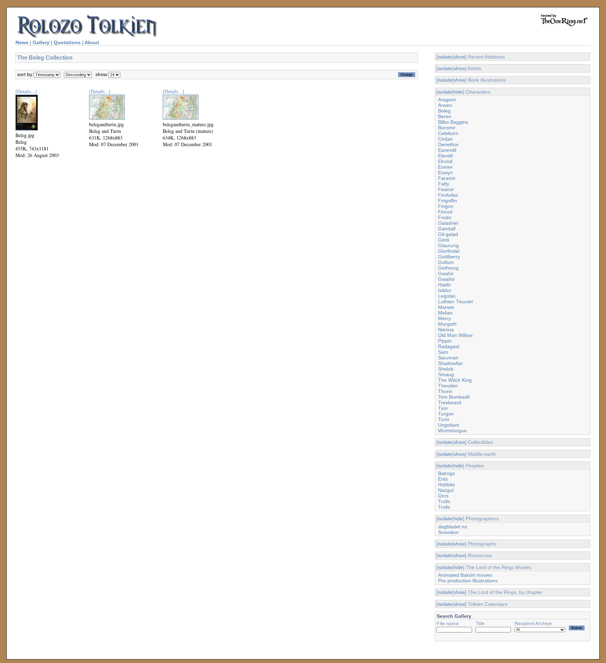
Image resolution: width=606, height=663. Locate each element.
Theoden (448, 385)
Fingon (445, 206)
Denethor (448, 144)
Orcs (443, 496)
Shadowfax (450, 363)
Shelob (445, 369)
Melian (445, 313)
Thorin (445, 391)
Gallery (41, 42)
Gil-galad (448, 234)
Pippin (445, 341)
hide (458, 92)
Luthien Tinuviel (455, 301)
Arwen (445, 105)
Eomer (445, 167)
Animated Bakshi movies (465, 575)
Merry (444, 318)
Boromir (447, 127)
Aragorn (447, 99)
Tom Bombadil (454, 397)
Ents (443, 479)
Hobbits (446, 484)
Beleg (444, 111)
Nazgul (445, 490)
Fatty (443, 184)
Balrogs (446, 473)
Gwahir (446, 273)
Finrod (445, 212)
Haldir (444, 284)
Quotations (67, 42)
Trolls (444, 501)
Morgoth (447, 324)
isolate (445, 57)
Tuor (443, 408)
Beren (444, 116)
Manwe (446, 307)
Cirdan (445, 139)
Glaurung (448, 245)
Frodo (444, 217)
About (92, 42)
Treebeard (449, 402)
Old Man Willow (455, 335)
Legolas (447, 296)
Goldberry (449, 256)
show (459, 57)
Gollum (446, 262)
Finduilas (448, 195)
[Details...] (26, 91)
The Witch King (455, 380)
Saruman (448, 357)
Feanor (446, 189)
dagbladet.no (452, 526)
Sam (443, 352)
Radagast (448, 346)
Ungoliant (448, 425)
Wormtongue (452, 430)
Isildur (444, 290)
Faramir (447, 178)
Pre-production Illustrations (468, 580)
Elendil (445, 155)
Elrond (445, 161)
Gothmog (448, 268)
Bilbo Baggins (453, 122)
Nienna (446, 329)
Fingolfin (447, 200)
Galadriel (448, 223)
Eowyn (445, 172)
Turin (443, 419)
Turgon (446, 414)
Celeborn (448, 133)
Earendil (447, 150)
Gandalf (447, 228)
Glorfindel (448, 251)
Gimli (443, 240)
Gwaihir (446, 279)
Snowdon (448, 532)
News (21, 42)
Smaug (446, 374)
